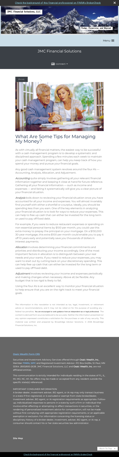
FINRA (26, 363)
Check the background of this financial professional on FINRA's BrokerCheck (58, 2)
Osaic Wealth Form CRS (26, 354)
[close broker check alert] (114, 3)
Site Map (18, 438)
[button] (108, 40)
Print (21, 79)
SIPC (33, 363)
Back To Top (106, 448)
